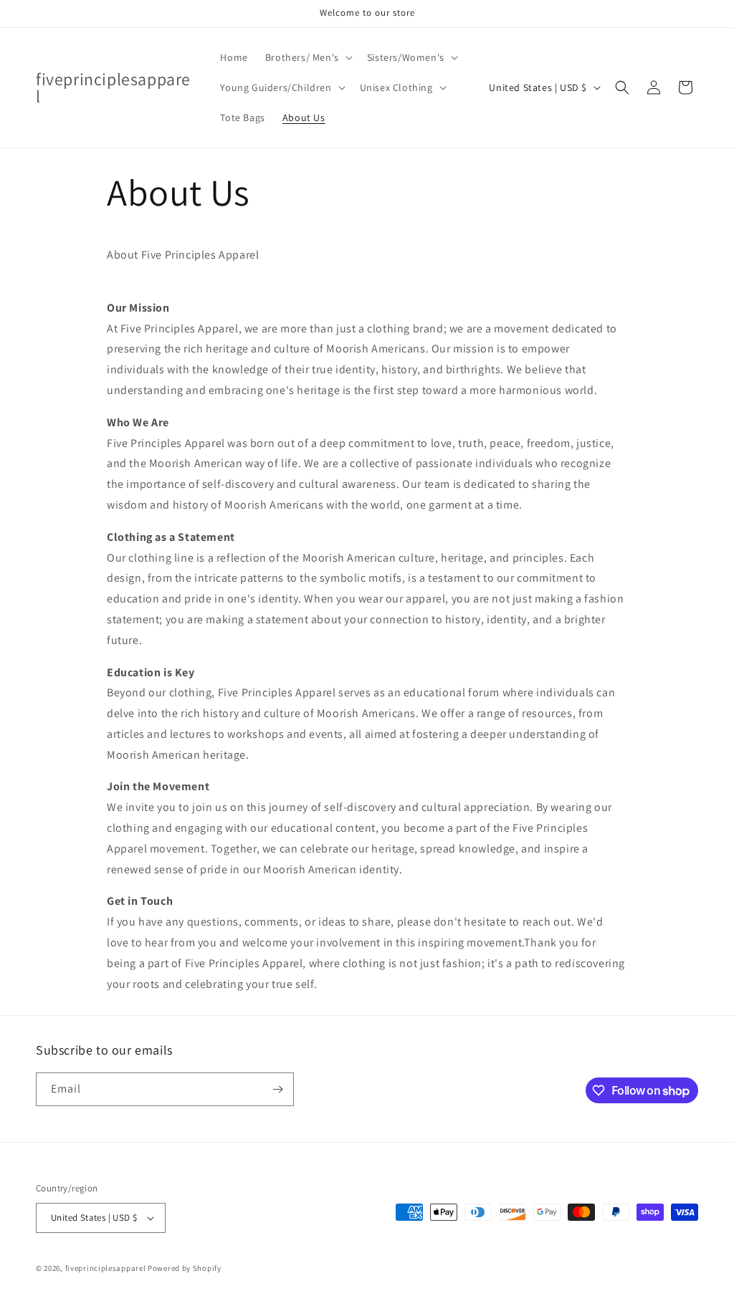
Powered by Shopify (184, 1268)
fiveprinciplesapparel (105, 1268)
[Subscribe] (277, 1089)
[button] (307, 57)
